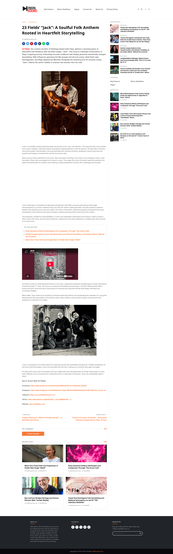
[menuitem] (48, 9)
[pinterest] (76, 527)
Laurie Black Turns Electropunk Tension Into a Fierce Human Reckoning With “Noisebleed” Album (135, 115)
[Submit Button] (140, 533)
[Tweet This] (27, 43)
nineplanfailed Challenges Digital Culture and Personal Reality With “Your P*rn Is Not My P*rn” (135, 60)
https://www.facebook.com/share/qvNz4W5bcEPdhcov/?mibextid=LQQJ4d (59, 385)
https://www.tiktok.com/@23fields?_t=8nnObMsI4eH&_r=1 (50, 399)
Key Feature (123, 25)
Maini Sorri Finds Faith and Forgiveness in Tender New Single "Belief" (53, 240)
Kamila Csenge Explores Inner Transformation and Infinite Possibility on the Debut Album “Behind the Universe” (134, 50)
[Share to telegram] (47, 43)
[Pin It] (31, 43)
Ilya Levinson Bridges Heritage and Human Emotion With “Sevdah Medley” (42, 499)
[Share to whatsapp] (43, 43)
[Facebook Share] (23, 43)
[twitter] (84, 527)
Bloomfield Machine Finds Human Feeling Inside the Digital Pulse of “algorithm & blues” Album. (134, 95)
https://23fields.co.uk (37, 404)
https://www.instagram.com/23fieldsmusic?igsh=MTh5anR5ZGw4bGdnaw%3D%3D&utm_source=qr (68, 390)
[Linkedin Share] (35, 43)
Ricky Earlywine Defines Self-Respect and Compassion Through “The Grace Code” (58, 231)
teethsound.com (97, 551)
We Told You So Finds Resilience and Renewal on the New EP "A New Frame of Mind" (134, 136)
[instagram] (141, 9)
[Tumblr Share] (39, 43)
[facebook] (138, 9)
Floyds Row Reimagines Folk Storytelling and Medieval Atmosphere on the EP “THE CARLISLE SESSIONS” (86, 500)
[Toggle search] (149, 9)
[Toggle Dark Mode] (145, 9)
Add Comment (34, 434)
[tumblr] (72, 527)
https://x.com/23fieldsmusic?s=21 (42, 395)
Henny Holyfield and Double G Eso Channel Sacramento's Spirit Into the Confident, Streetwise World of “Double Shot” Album (135, 70)
